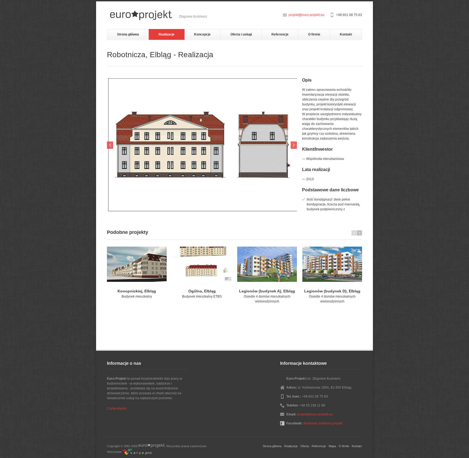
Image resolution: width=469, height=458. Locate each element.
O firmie (314, 34)
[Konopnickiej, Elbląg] (137, 264)
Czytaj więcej (116, 408)
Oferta (304, 446)
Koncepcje (202, 34)
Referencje (280, 34)
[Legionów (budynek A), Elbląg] (267, 264)
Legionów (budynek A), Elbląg (267, 291)
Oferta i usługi (241, 34)
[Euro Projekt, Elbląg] (141, 15)
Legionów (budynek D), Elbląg (332, 291)
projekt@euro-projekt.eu (306, 15)
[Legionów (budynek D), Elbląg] (332, 264)
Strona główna (128, 34)
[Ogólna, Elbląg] (202, 264)
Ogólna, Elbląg (202, 291)
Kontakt (346, 34)
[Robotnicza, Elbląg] (202, 145)
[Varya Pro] (136, 451)
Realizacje (167, 34)
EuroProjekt (151, 446)
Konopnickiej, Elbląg (137, 291)
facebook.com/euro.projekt (323, 423)
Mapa (332, 446)
